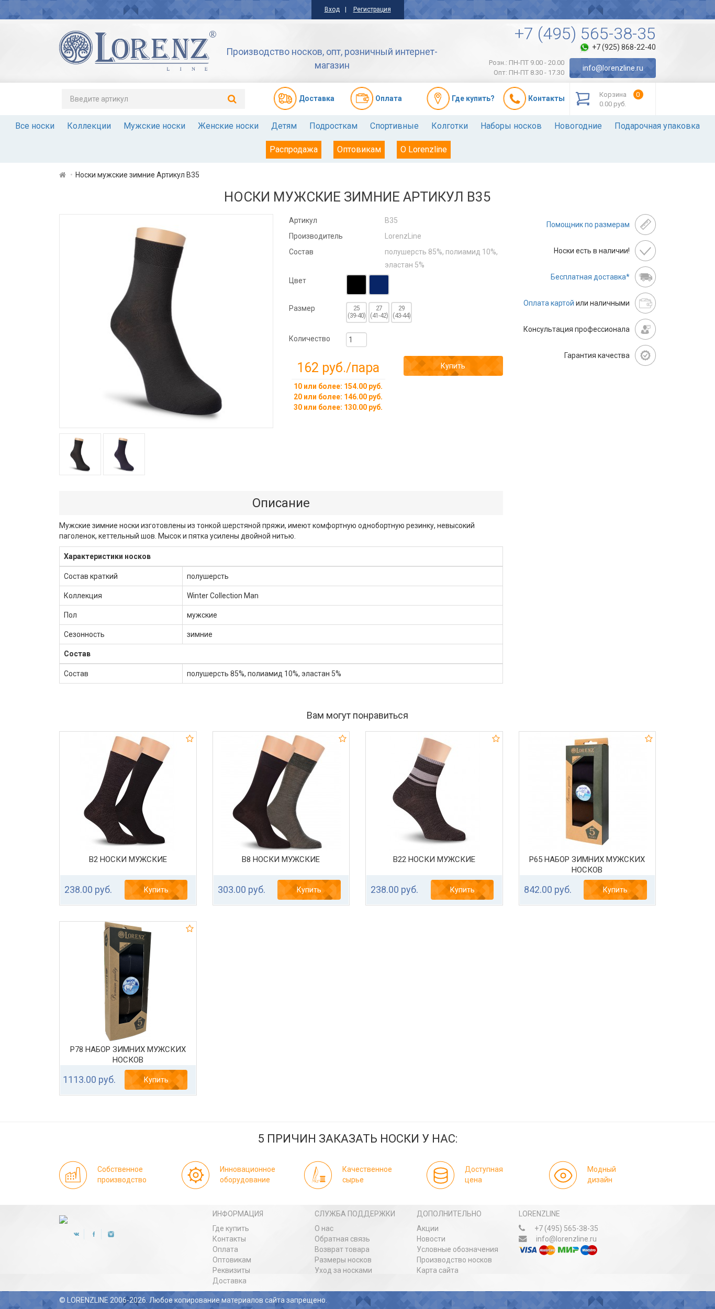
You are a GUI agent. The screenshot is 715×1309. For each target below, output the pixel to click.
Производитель (316, 236)
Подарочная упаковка (657, 126)
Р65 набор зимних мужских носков (587, 865)
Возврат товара (342, 1249)
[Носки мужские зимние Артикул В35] (166, 321)
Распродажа (294, 149)
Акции (428, 1228)
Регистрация (372, 9)
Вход (332, 9)
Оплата (225, 1249)
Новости (431, 1239)
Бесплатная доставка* (590, 277)
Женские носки (228, 126)
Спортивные (394, 126)
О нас (324, 1228)
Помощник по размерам (588, 224)
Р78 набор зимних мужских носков (128, 1055)
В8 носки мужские (281, 859)
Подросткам (333, 126)
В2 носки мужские (128, 859)
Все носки (34, 126)
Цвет (297, 280)
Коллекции (89, 126)
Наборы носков (511, 126)
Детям (284, 126)
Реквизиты (231, 1270)
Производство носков (454, 1260)
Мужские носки (154, 126)
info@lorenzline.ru (613, 68)
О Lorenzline (423, 149)
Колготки (449, 126)
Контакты (229, 1239)
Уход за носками (343, 1270)
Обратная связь (342, 1239)
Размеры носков (343, 1260)
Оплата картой (548, 303)
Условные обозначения (457, 1249)
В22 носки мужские (434, 859)
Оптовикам (359, 149)
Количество (309, 338)
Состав (301, 252)
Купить (453, 366)
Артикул (303, 220)
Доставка (230, 1281)
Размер (302, 308)
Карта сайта (438, 1270)
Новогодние (578, 126)
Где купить (231, 1228)
